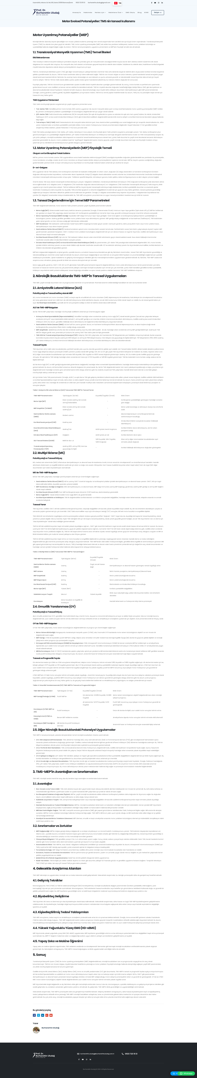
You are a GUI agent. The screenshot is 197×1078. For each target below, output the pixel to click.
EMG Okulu (130, 12)
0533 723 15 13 (80, 3)
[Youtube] (155, 2)
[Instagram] (158, 2)
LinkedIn (42, 1015)
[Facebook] (151, 2)
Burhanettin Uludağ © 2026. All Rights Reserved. (98, 1069)
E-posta (50, 1015)
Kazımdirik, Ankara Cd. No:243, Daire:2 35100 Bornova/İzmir (53, 3)
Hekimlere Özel (115, 12)
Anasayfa (77, 12)
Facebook (34, 1015)
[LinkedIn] (162, 2)
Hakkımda (88, 12)
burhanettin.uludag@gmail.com (99, 3)
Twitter (38, 1015)
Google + (46, 1015)
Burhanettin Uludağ (50, 1028)
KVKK (146, 12)
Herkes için (99, 12)
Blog (140, 12)
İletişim (157, 12)
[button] (186, 1073)
